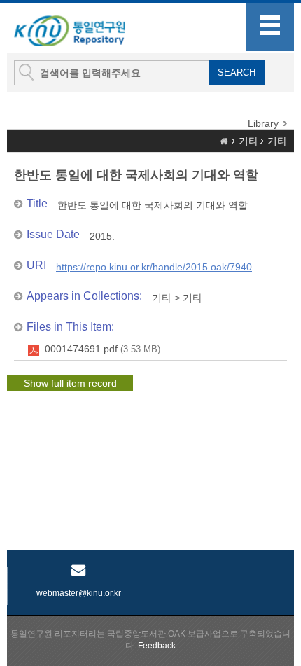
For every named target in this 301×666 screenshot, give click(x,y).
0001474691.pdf (102, 348)
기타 (248, 140)
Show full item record (70, 383)
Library (263, 123)
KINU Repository (83, 28)
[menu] (270, 27)
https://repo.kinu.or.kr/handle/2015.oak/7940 (154, 266)
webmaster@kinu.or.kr (78, 593)
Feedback (157, 646)
